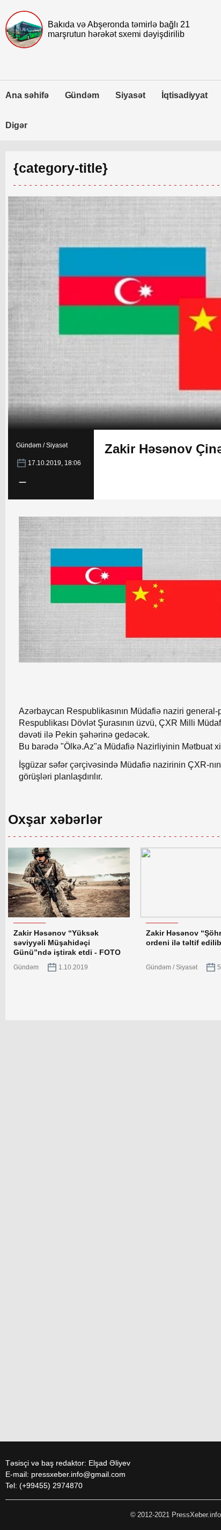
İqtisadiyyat (184, 95)
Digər (16, 125)
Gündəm (82, 95)
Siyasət (130, 95)
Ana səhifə (27, 95)
